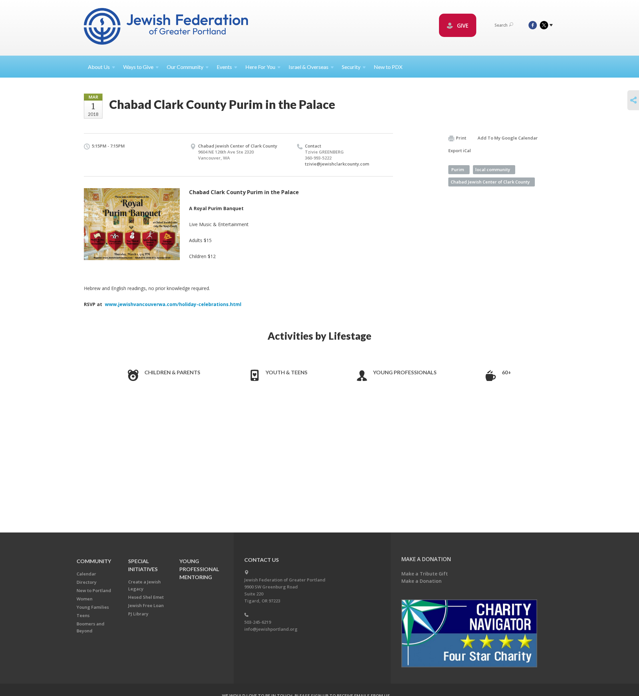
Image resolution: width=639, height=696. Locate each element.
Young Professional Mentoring (199, 569)
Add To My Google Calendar (508, 138)
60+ (506, 372)
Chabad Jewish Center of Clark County (237, 146)
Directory (87, 582)
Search (501, 25)
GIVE (462, 25)
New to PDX (388, 67)
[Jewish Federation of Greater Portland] (166, 27)
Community (94, 561)
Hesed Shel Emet (146, 597)
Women (85, 599)
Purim (457, 170)
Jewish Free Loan (146, 605)
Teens (83, 615)
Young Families (93, 607)
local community (492, 170)
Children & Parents (172, 372)
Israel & (308, 67)
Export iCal (459, 151)
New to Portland (94, 590)
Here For (260, 67)
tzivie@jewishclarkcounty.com (337, 164)
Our (185, 67)
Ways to (138, 67)
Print (461, 138)
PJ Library (138, 614)
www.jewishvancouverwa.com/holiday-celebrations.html (172, 304)
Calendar (86, 574)
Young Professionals (405, 372)
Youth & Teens (287, 372)
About (99, 67)
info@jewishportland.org (271, 629)
